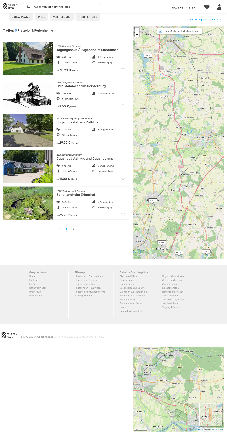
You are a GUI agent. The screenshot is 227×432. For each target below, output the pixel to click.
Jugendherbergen (172, 280)
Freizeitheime (127, 280)
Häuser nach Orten (85, 284)
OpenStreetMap (217, 430)
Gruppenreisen (128, 299)
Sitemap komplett (84, 295)
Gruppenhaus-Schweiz (132, 295)
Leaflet (201, 430)
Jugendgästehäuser (173, 276)
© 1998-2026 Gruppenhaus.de (64, 337)
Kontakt (33, 284)
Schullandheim (170, 295)
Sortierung (196, 19)
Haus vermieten (183, 7)
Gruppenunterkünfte (131, 303)
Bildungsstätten (128, 276)
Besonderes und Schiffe (133, 288)
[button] (177, 253)
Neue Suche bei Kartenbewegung (181, 31)
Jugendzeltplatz (171, 284)
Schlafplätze (21, 17)
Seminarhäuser (170, 303)
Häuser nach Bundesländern (90, 276)
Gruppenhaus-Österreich (133, 292)
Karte (215, 19)
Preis (41, 17)
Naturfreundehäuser (173, 292)
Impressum (35, 292)
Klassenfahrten (170, 288)
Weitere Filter (88, 17)
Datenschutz (36, 295)
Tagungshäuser (170, 307)
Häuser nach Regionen (87, 280)
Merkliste (34, 280)
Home (32, 276)
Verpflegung (62, 17)
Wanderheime (127, 284)
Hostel (123, 307)
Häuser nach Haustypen (88, 288)
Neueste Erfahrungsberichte (90, 292)
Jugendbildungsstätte (131, 311)
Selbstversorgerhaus (173, 299)
